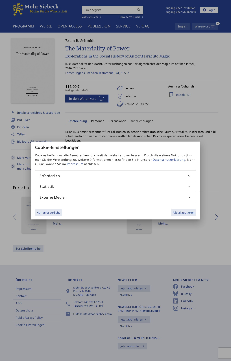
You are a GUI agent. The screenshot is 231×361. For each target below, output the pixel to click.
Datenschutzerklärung (169, 160)
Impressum (75, 164)
